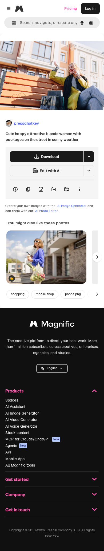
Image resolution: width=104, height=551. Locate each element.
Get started (17, 479)
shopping (18, 294)
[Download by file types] (88, 156)
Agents (15, 445)
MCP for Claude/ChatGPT (32, 439)
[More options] (79, 189)
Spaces (11, 400)
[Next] (97, 257)
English (52, 368)
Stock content (17, 432)
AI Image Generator (72, 206)
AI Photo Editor (46, 211)
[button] (52, 368)
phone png (73, 294)
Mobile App (15, 458)
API (8, 452)
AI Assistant (15, 406)
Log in (90, 8)
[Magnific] (52, 325)
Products (14, 391)
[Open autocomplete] (12, 23)
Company (15, 494)
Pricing (70, 8)
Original (34, 45)
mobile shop (45, 294)
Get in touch (17, 509)
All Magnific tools (20, 465)
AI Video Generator (21, 419)
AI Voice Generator (21, 426)
